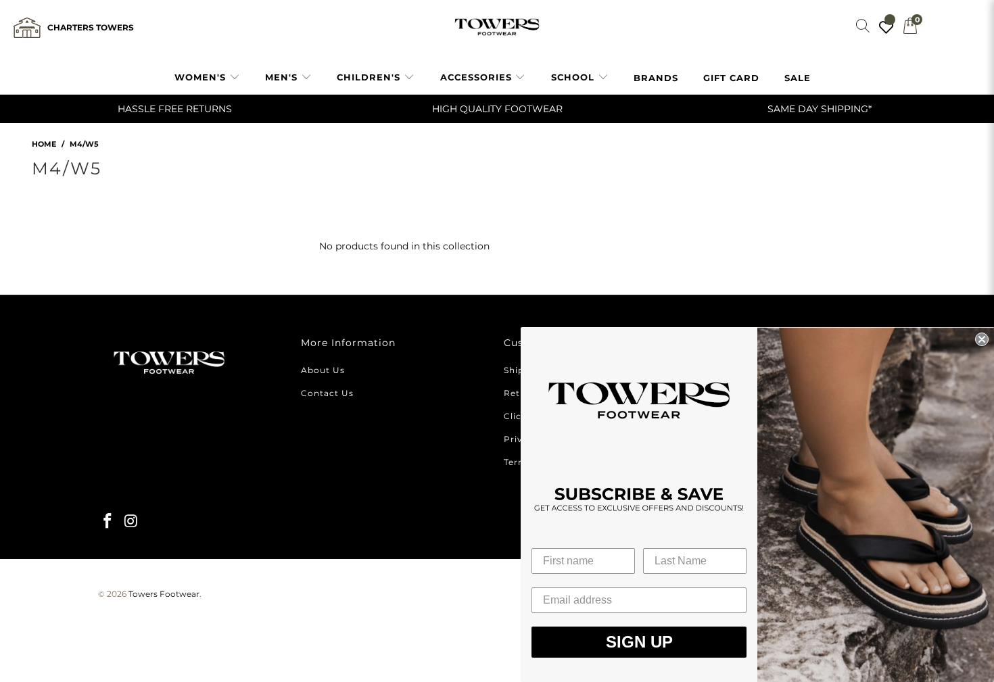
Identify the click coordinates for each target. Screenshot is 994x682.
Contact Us (327, 393)
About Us (323, 370)
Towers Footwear (163, 594)
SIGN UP (639, 642)
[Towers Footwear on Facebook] (108, 522)
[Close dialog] (982, 339)
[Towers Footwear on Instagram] (132, 522)
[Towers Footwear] (497, 27)
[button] (207, 78)
